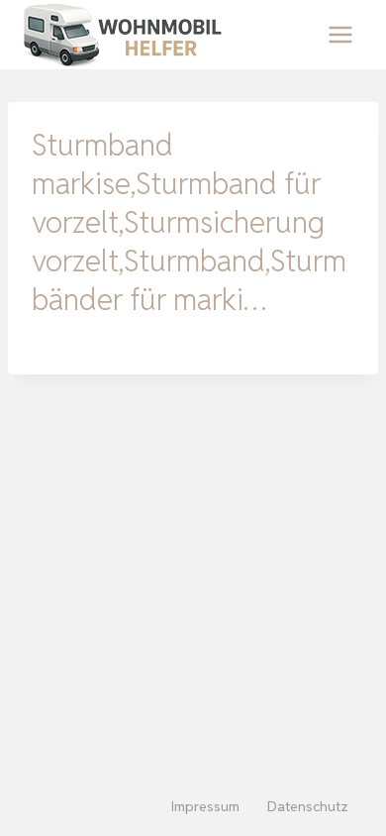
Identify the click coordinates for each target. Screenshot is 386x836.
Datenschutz (307, 806)
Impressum (205, 806)
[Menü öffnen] (340, 34)
